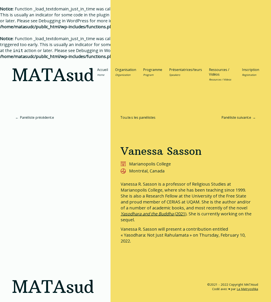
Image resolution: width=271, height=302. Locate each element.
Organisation (125, 72)
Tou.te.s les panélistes (137, 117)
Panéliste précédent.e (37, 117)
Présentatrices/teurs (185, 72)
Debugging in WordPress (63, 21)
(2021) (154, 214)
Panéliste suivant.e (236, 117)
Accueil (102, 72)
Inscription (250, 72)
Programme (152, 72)
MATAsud (53, 75)
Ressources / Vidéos (220, 74)
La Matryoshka (247, 289)
